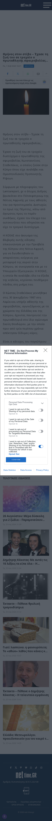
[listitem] (26, 403)
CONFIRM (16, 459)
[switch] (41, 410)
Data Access (26, 470)
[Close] (46, 351)
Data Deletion (9, 470)
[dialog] (26, 410)
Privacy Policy (42, 470)
